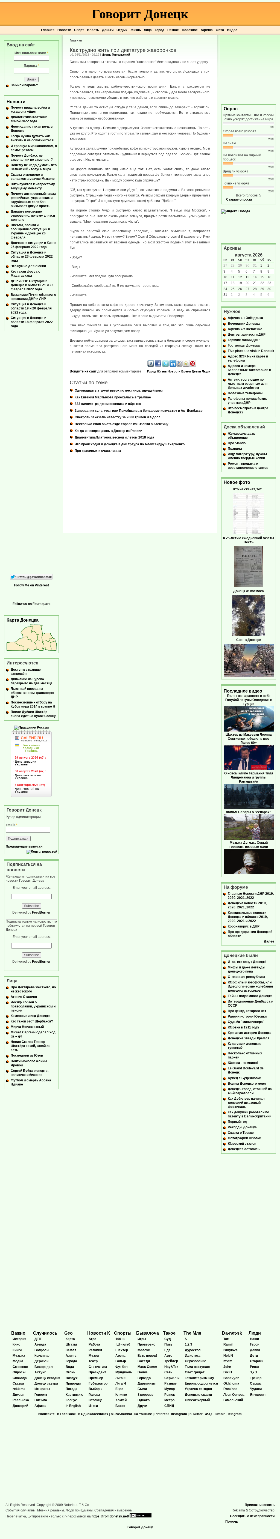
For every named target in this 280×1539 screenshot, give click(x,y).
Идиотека (192, 1356)
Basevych (231, 1378)
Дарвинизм (147, 1383)
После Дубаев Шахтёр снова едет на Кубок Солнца (34, 714)
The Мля (192, 1333)
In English (73, 1406)
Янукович (258, 1395)
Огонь (70, 1372)
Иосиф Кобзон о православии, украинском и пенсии (33, 1006)
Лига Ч (120, 1383)
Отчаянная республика (246, 977)
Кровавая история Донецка (250, 1033)
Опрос (231, 108)
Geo (68, 1333)
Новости (64, 30)
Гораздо (144, 1378)
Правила (235, 449)
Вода (70, 1367)
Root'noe (230, 1389)
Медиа (18, 1361)
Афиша (207, 30)
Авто (168, 1356)
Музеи (94, 1356)
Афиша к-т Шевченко (245, 329)
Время (186, 371)
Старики (256, 1361)
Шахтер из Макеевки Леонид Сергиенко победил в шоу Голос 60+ (249, 739)
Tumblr (219, 1414)
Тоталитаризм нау (199, 1378)
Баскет (121, 1406)
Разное (173, 30)
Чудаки (256, 1389)
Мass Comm (147, 1367)
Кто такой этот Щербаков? (32, 1021)
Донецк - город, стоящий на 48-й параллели (250, 1091)
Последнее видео (243, 691)
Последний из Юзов (27, 1055)
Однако (144, 1400)
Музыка (19, 1356)
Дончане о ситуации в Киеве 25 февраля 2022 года (33, 245)
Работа (94, 1344)
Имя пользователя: (31, 53)
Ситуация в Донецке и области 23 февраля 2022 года (32, 256)
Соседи (144, 1361)
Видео (232, 30)
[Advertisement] (248, 68)
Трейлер (171, 1361)
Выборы (95, 1389)
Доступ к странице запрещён (26, 672)
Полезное (190, 30)
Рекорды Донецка (242, 1127)
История (19, 1339)
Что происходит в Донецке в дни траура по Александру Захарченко (130, 444)
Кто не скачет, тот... (248, 489)
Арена (120, 1356)
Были (142, 1389)
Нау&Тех (171, 1367)
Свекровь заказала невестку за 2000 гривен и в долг (117, 417)
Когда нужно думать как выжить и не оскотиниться (32, 138)
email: (12, 825)
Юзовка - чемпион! (243, 1063)
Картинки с (74, 1395)
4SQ (208, 1414)
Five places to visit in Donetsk (251, 351)
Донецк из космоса (248, 591)
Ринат (254, 1367)
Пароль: (31, 66)
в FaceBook (66, 1414)
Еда (167, 1350)
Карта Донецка (23, 620)
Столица (96, 1400)
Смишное (20, 1367)
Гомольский (233, 1400)
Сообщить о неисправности (252, 1516)
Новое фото (237, 482)
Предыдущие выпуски (24, 846)
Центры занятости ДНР (247, 334)
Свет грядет (195, 1372)
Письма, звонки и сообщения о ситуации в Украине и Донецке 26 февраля (30, 231)
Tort (226, 1339)
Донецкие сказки (198, 1395)
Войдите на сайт (83, 371)
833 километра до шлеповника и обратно (108, 404)
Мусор (169, 1389)
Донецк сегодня (47, 1378)
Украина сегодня (198, 1389)
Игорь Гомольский (116, 54)
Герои (254, 1344)
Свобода (20, 1378)
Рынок (169, 1395)
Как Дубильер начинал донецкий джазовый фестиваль (246, 1103)
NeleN (228, 1356)
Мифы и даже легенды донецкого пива (246, 969)
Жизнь (135, 30)
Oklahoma (231, 1383)
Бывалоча (147, 1333)
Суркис (256, 1383)
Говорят (40, 1395)
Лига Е (120, 1378)
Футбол (121, 1367)
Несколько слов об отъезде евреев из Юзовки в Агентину (121, 424)
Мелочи (144, 1350)
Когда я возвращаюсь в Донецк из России (108, 431)
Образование (195, 1361)
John (227, 1367)
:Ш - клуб (122, 1344)
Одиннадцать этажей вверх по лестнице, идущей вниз (119, 390)
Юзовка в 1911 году (243, 1027)
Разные (170, 1383)
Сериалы (171, 1378)
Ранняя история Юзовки (247, 1016)
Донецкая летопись (243, 1149)
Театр (93, 1361)
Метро (169, 1400)
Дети (254, 1356)
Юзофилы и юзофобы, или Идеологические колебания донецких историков (250, 986)
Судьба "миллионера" (246, 1022)
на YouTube (143, 1414)
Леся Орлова (233, 1395)
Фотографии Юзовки (244, 1138)
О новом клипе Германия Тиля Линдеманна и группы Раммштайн (248, 777)
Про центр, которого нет (247, 1011)
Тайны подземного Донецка (250, 996)
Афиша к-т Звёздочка (245, 318)
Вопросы (41, 1350)
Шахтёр (121, 1350)
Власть (93, 30)
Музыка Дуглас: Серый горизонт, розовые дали (248, 845)
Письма (40, 1400)
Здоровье (145, 1395)
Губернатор (98, 1383)
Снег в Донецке (248, 640)
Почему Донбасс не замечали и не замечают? (32, 158)
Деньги (107, 30)
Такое (169, 1333)
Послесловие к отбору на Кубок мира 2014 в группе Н (33, 704)
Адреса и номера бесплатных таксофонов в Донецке (249, 370)
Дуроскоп (192, 1350)
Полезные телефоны (245, 393)
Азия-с (71, 1356)
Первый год (237, 1122)
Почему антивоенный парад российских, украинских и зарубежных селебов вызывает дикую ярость (33, 200)
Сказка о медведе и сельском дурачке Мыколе (33, 177)
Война (143, 1372)
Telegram (234, 1414)
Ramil (227, 1344)
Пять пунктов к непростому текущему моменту (33, 186)
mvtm (227, 1361)
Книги (17, 1350)
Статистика (98, 1367)
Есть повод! (147, 1356)
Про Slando (237, 443)
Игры (142, 1339)
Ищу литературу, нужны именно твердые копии (247, 456)
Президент (97, 1372)
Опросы (19, 1372)
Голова (94, 1395)
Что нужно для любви (28, 266)
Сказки (18, 1383)
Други (142, 1406)
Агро (92, 1339)
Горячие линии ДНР (243, 340)
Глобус (71, 1400)
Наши (254, 1339)
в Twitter (196, 1414)
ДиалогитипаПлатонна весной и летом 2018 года (114, 437)
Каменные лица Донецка (31, 1016)
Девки (196, 371)
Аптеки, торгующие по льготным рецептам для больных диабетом (247, 384)
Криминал (42, 1356)
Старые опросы (239, 199)
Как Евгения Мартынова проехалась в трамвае (113, 397)
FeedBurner (41, 912)
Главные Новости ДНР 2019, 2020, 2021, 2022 (251, 896)
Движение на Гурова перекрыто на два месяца (31, 681)
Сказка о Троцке (241, 1133)
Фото (220, 30)
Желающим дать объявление (241, 436)
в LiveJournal (121, 1414)
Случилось (45, 1333)
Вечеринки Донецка (244, 324)
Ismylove (230, 1350)
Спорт (79, 30)
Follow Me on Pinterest (31, 585)
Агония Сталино (24, 997)
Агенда (40, 1344)
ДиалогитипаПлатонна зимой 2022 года (29, 119)
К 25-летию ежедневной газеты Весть (248, 540)
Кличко (121, 1395)
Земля (71, 1350)
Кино (16, 1344)
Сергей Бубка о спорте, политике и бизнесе (29, 1073)
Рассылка (21, 1400)
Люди (206, 371)
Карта (70, 1339)
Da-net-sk (232, 1333)
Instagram (179, 1414)
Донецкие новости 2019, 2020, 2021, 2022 (247, 905)
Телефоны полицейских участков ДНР (247, 401)
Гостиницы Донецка (244, 345)
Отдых (121, 30)
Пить (168, 1344)
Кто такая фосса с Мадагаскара (25, 274)
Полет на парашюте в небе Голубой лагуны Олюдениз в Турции (248, 700)
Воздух (72, 1378)
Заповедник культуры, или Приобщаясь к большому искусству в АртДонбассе (139, 411)
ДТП (37, 1339)
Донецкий (20, 1406)
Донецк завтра (46, 1383)
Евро (119, 1389)
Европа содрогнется (201, 1383)
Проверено (146, 1344)
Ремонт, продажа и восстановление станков (248, 466)
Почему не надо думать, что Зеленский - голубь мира (34, 167)
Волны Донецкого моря (247, 1083)
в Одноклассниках (93, 1414)
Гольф (120, 1361)
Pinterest (161, 1414)
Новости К (98, 1333)
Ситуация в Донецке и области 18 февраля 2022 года (32, 322)
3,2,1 (253, 1372)
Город (159, 30)
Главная (47, 30)
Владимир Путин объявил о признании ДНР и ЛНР (33, 297)
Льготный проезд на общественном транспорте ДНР (32, 693)
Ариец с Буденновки (244, 1078)
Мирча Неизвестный (27, 1027)
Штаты (71, 1344)
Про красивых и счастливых (98, 451)
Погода (71, 1389)
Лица (148, 30)
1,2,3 (188, 1344)
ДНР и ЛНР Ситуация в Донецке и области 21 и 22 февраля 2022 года (32, 285)
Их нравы (42, 1389)
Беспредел (43, 1367)
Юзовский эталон (242, 1144)
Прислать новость (260, 1505)
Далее (269, 941)
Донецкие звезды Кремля (248, 1038)
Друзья (18, 1395)
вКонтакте (46, 1414)
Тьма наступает (198, 1367)
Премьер (96, 1378)
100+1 (120, 1339)
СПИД (169, 1406)
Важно (18, 1333)
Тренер (255, 1378)
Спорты (123, 1333)
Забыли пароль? (24, 85)
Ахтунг (40, 1372)
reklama (19, 1389)
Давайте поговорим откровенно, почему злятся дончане (33, 216)
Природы (73, 1383)
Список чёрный (197, 1400)
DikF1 (227, 1372)
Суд (167, 1339)
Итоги (93, 1406)
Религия (95, 1350)
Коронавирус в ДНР (243, 926)
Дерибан (41, 1361)
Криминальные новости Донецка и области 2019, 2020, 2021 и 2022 (248, 917)
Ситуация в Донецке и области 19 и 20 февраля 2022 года (31, 308)
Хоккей (121, 1400)
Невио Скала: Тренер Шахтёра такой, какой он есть (30, 1046)
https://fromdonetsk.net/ (110, 1516)
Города (71, 1361)
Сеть (168, 1372)
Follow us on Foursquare (32, 604)
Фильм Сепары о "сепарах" (248, 812)
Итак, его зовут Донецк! (247, 962)
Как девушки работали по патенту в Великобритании (249, 1114)
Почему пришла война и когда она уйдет (30, 110)
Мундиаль (123, 1372)
